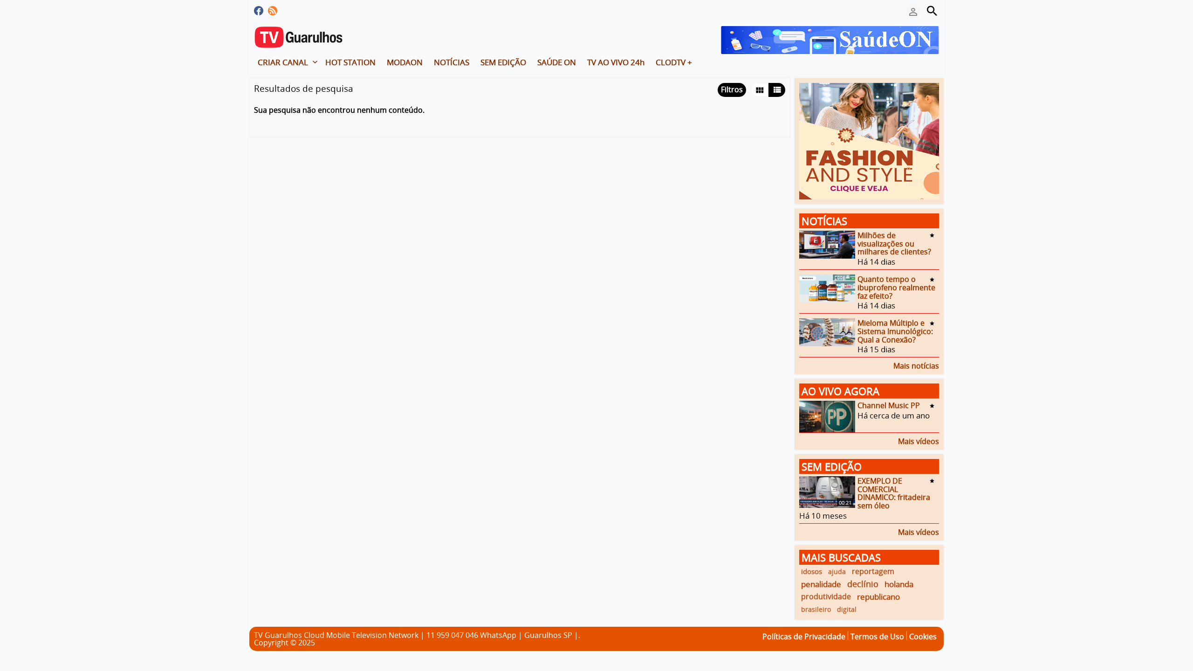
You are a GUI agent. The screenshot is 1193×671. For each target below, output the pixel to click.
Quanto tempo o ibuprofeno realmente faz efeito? (896, 287)
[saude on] (830, 39)
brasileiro (816, 609)
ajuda (837, 571)
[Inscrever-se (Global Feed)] (272, 10)
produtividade (826, 596)
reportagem (873, 571)
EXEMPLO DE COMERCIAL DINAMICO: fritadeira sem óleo (893, 493)
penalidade (821, 584)
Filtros (732, 89)
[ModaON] (869, 140)
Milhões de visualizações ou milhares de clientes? (894, 243)
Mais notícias (916, 365)
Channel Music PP (888, 405)
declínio (862, 583)
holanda (898, 584)
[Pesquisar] (932, 11)
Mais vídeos (918, 440)
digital (847, 609)
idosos (811, 571)
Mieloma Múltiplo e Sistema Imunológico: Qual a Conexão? (895, 331)
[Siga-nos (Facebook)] (258, 10)
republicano (878, 596)
